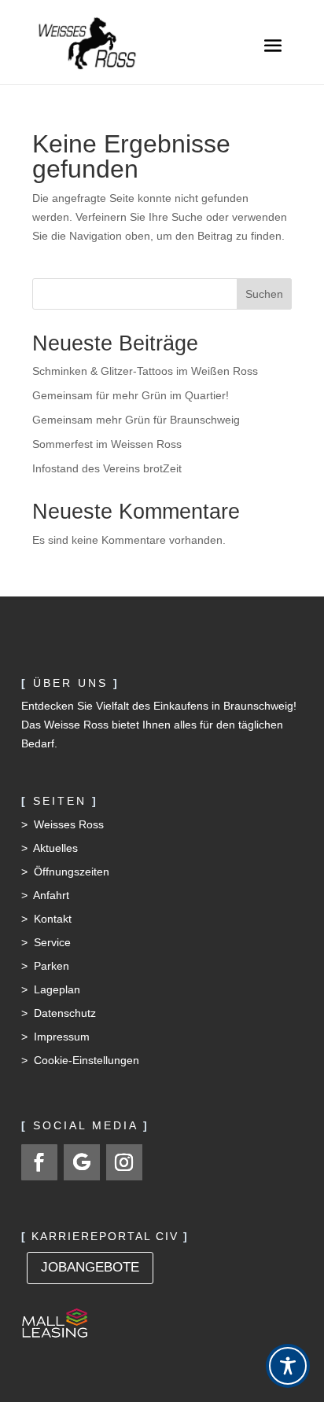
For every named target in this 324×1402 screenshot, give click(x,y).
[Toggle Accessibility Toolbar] (287, 1365)
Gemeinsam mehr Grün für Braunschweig (136, 419)
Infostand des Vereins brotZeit (107, 468)
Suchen (264, 294)
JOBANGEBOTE (90, 1267)
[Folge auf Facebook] (39, 1162)
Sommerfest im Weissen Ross (107, 444)
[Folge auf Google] (82, 1162)
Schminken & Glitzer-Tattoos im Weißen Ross (145, 371)
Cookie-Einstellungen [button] (86, 1060)
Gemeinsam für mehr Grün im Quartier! (130, 395)
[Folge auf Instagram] (124, 1162)
